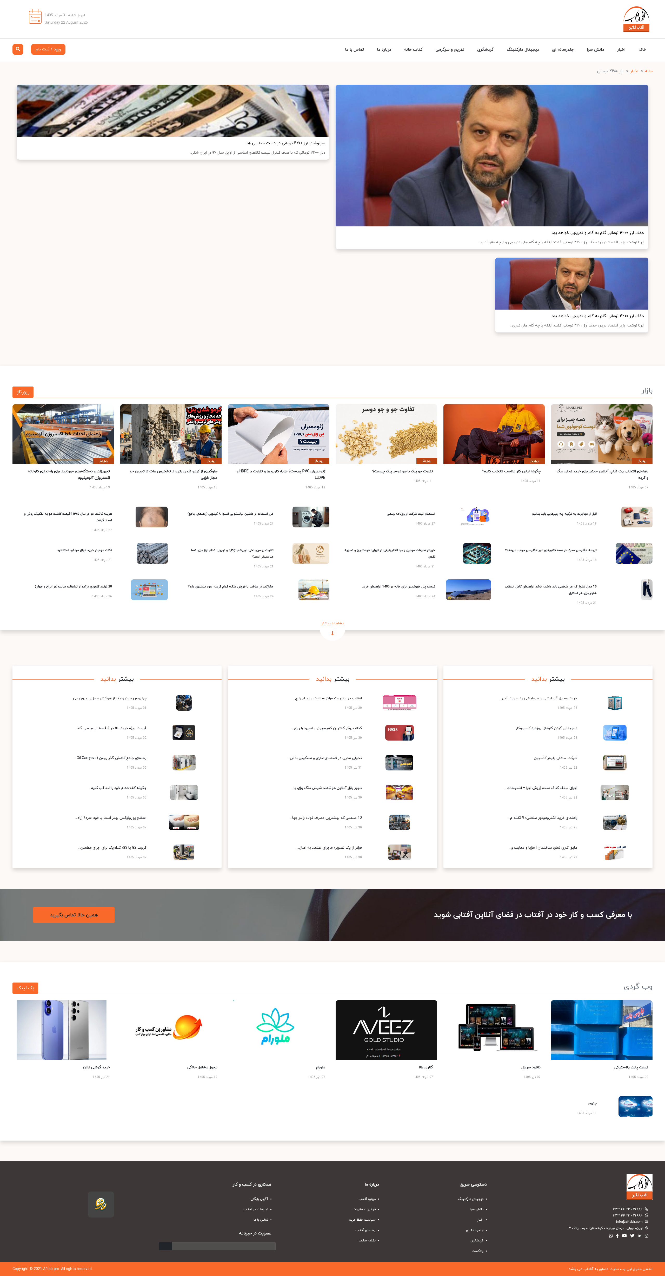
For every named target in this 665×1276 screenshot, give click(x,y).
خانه (642, 50)
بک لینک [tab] (25, 988)
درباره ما (384, 50)
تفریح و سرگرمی (450, 50)
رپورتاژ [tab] (23, 392)
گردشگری (485, 50)
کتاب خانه (413, 50)
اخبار (621, 50)
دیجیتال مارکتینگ (523, 50)
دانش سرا (595, 50)
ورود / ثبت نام (48, 49)
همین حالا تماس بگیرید (74, 915)
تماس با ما (354, 50)
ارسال (165, 1246)
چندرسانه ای (563, 50)
